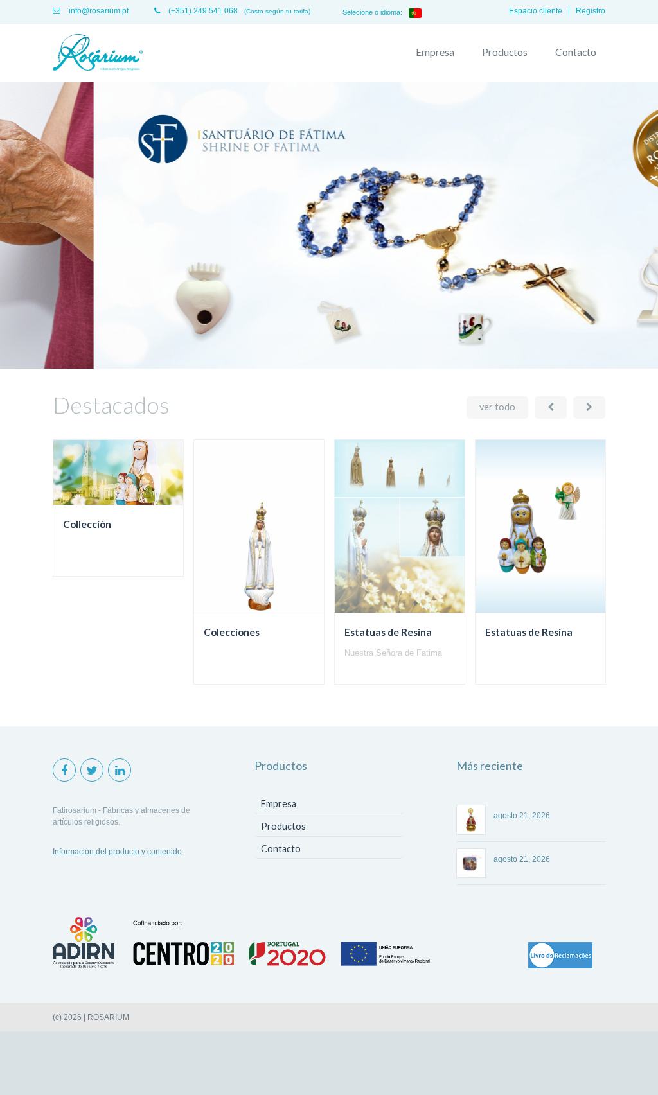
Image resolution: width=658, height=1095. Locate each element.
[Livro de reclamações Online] (560, 956)
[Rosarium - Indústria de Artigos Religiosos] (98, 53)
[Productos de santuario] (329, 366)
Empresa (435, 52)
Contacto (575, 52)
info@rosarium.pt (98, 10)
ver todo (497, 406)
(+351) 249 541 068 (202, 10)
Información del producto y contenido (117, 851)
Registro (590, 10)
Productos (505, 52)
